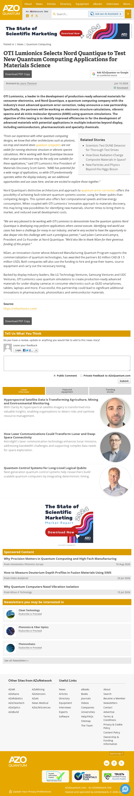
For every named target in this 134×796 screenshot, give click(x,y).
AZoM (11, 689)
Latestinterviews (23, 390)
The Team (87, 725)
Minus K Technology (21, 592)
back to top (115, 753)
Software (64, 716)
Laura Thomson (28, 83)
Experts (63, 712)
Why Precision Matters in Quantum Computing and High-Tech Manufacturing (60, 559)
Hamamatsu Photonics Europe (26, 564)
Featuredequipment (67, 390)
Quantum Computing (38, 44)
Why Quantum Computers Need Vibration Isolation (41, 587)
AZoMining (38, 689)
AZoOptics (14, 707)
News (20, 44)
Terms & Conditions (109, 718)
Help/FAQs (87, 716)
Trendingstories (110, 390)
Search (107, 694)
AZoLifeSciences (41, 707)
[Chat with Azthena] (125, 789)
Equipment (65, 703)
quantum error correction (98, 190)
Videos (85, 703)
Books (84, 694)
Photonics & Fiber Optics (34, 627)
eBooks (85, 689)
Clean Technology (29, 610)
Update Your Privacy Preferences (31, 791)
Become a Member (114, 698)
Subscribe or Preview (30, 613)
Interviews (65, 707)
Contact (107, 707)
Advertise (108, 712)
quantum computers (48, 145)
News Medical (40, 703)
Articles (63, 694)
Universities (88, 712)
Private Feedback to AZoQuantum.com (107, 375)
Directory (64, 698)
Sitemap (86, 721)
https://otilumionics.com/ (20, 308)
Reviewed (122, 87)
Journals (86, 698)
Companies (87, 707)
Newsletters (110, 703)
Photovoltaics (27, 644)
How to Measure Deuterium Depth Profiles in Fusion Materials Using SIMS (57, 573)
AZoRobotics (15, 698)
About (106, 689)
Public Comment (67, 375)
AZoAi (35, 698)
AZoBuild (13, 712)
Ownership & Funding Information (111, 740)
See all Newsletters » (16, 660)
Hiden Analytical (19, 578)
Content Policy (111, 732)
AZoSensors (39, 694)
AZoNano (13, 694)
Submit (124, 381)
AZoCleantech (16, 703)
